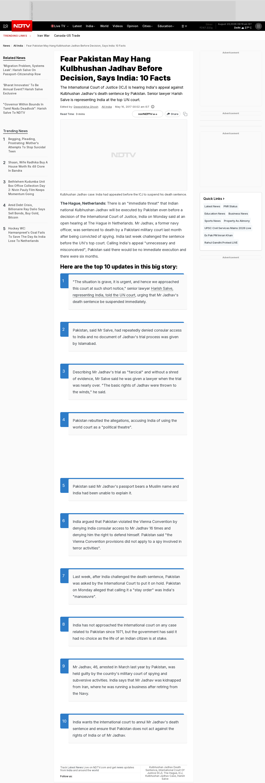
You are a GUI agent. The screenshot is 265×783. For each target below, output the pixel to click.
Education (165, 26)
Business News (238, 213)
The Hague (170, 773)
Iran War (43, 35)
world (95, 770)
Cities (146, 26)
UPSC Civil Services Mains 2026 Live (228, 228)
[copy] (185, 114)
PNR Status (230, 206)
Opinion (132, 26)
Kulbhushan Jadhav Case (160, 775)
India (89, 26)
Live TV (60, 26)
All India (107, 106)
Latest (77, 26)
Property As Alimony (237, 220)
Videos (118, 26)
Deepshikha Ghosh (86, 106)
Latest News (212, 206)
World (104, 26)
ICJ (180, 773)
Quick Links (212, 199)
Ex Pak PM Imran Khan (219, 235)
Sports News (213, 220)
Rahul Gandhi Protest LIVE (221, 242)
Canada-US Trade (67, 35)
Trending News (15, 131)
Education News (215, 213)
